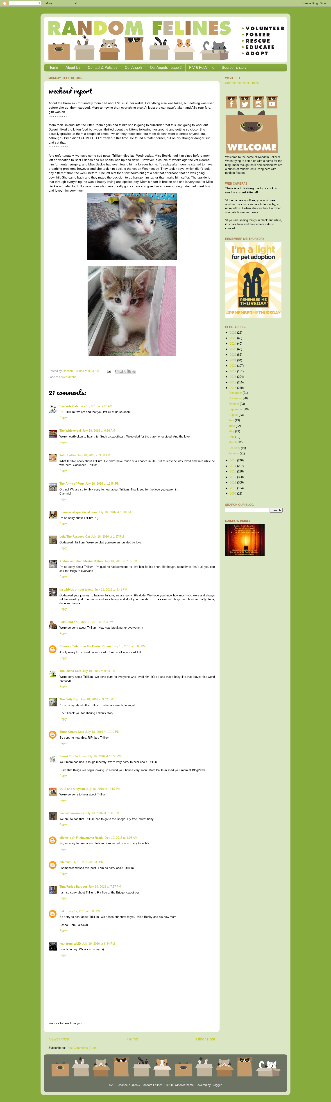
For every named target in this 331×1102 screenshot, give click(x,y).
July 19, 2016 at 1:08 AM (121, 837)
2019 (233, 371)
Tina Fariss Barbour (73, 886)
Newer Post (58, 1039)
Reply (63, 417)
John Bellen (67, 455)
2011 (233, 482)
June (232, 426)
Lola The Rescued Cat (74, 536)
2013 (233, 471)
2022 (233, 354)
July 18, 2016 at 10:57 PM (103, 788)
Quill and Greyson (72, 788)
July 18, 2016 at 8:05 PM (129, 646)
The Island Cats (70, 671)
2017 (233, 382)
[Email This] (117, 371)
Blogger (216, 1085)
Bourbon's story (234, 67)
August (234, 415)
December (236, 392)
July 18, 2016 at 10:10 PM (102, 731)
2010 (233, 488)
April (232, 437)
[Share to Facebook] (129, 371)
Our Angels (134, 67)
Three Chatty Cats (71, 731)
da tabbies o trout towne (76, 589)
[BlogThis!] (121, 371)
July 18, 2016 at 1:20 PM (114, 512)
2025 (233, 338)
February (235, 448)
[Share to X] (125, 371)
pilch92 (64, 862)
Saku (62, 911)
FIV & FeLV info (201, 67)
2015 (233, 460)
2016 (233, 387)
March (233, 442)
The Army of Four (71, 483)
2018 (233, 376)
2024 (233, 343)
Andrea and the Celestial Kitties (81, 561)
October (234, 404)
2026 (233, 332)
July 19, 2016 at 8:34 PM (98, 943)
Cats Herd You (69, 622)
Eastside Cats (68, 406)
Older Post (205, 1039)
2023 (233, 349)
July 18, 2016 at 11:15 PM (102, 813)
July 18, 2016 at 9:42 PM (96, 699)
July (232, 420)
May (232, 431)
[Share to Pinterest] (134, 371)
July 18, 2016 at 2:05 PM (120, 561)
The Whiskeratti (70, 430)
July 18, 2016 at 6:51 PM (97, 622)
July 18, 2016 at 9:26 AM (96, 406)
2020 (233, 365)
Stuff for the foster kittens (242, 83)
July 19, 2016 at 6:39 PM (87, 862)
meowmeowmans (71, 813)
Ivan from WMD (70, 943)
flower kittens (67, 377)
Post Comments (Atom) (82, 1047)
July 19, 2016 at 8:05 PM (84, 911)
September (236, 409)
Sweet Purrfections (72, 756)
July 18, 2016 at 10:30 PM (104, 756)
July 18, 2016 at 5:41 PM (111, 589)
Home (53, 67)
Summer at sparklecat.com (78, 512)
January (234, 453)
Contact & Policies (102, 67)
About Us (73, 67)
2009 (233, 493)
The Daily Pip (69, 699)
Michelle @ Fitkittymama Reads (81, 837)
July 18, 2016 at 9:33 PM (98, 671)
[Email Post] (109, 371)
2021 (233, 360)
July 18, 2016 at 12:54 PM (102, 483)
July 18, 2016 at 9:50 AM (93, 455)
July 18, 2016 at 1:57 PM (107, 536)
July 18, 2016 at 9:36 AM (98, 430)
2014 (233, 466)
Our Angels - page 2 (166, 67)
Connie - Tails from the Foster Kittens (85, 646)
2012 (233, 477)
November (236, 398)
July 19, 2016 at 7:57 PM (104, 886)
